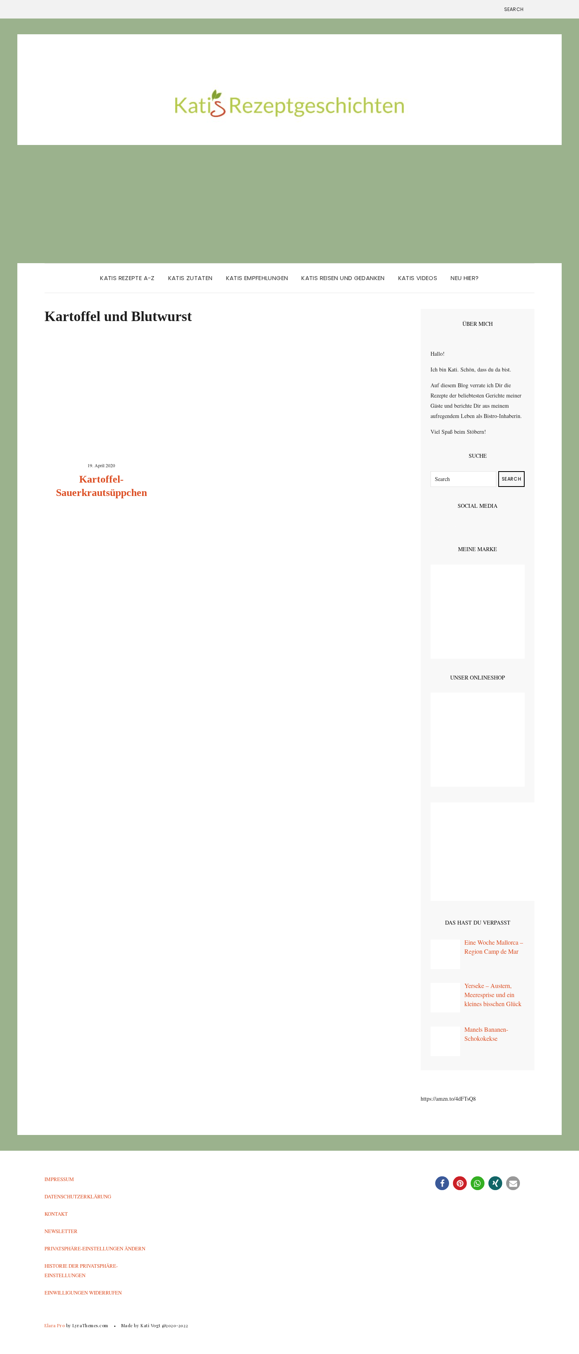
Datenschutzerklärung (78, 1196)
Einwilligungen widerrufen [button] (83, 1292)
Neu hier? (465, 278)
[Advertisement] (289, 204)
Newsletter (61, 1231)
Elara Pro (55, 1325)
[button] (442, 1183)
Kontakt (56, 1213)
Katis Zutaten (190, 278)
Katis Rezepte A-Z (127, 278)
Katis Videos (418, 278)
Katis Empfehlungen (257, 278)
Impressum (59, 1179)
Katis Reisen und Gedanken (342, 278)
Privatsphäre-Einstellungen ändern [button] (95, 1248)
